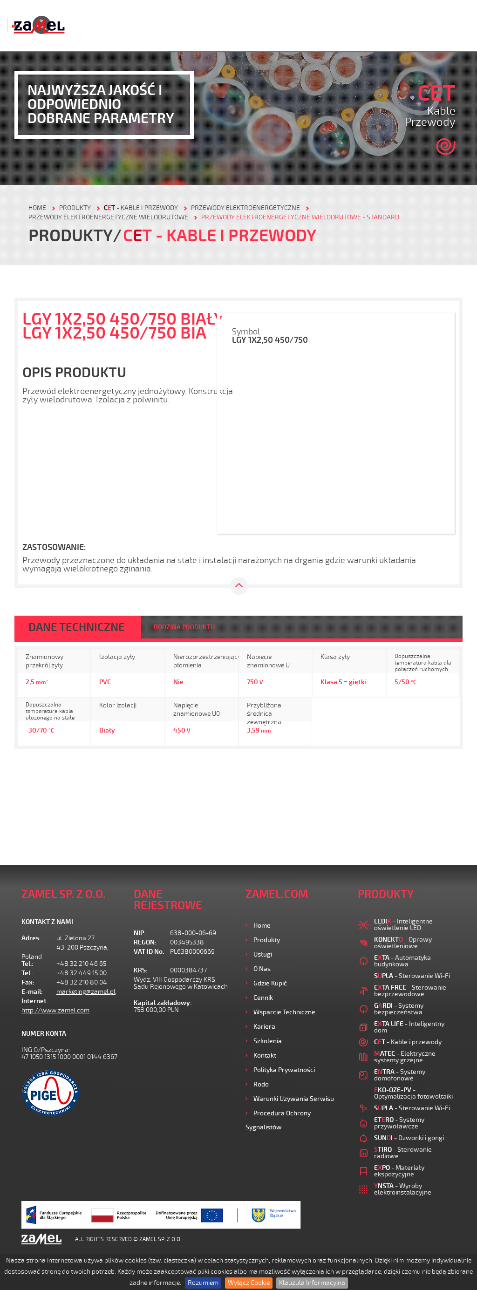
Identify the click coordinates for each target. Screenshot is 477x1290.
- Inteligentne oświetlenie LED (403, 924)
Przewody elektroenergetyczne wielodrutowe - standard (300, 217)
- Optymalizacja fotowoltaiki (413, 1093)
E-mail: (32, 991)
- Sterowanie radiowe (403, 1153)
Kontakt (264, 1055)
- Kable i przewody (141, 208)
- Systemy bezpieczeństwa (398, 1009)
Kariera (264, 1027)
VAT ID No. (149, 951)
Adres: (31, 938)
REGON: (145, 942)
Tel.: (27, 963)
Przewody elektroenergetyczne (245, 208)
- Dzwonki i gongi (409, 1138)
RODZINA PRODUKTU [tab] (184, 627)
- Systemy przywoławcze (399, 1123)
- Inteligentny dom (409, 1027)
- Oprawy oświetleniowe (403, 943)
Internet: (34, 1001)
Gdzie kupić (270, 983)
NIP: (140, 933)
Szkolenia (267, 1041)
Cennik (263, 998)
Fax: (27, 982)
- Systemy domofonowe (399, 1075)
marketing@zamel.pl (86, 992)
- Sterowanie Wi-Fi (412, 976)
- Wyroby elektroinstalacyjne (402, 1189)
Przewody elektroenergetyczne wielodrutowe (108, 217)
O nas (262, 969)
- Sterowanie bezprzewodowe (410, 991)
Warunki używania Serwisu (293, 1099)
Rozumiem (203, 1283)
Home (262, 926)
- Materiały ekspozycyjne (399, 1171)
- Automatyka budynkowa (402, 961)
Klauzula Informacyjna (312, 1283)
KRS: (141, 970)
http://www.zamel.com (55, 1010)
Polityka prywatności (284, 1070)
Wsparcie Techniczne (284, 1012)
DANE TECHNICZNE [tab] (76, 627)
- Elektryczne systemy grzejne (405, 1057)
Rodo (261, 1084)
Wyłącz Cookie (249, 1283)
